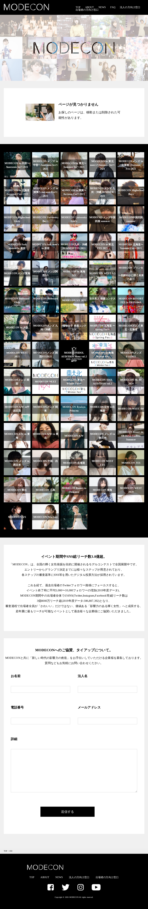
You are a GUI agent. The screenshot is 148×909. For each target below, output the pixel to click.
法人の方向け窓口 (130, 7)
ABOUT (89, 7)
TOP (78, 7)
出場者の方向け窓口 (87, 10)
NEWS (102, 7)
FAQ (112, 7)
